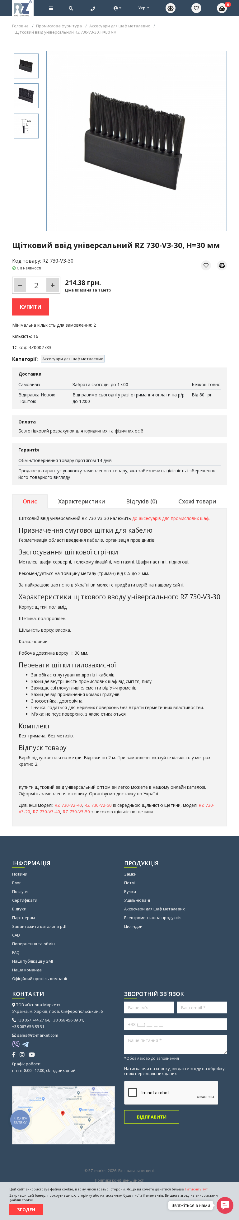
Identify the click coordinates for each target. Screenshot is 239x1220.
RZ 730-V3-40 (46, 812)
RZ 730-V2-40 (68, 805)
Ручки (130, 891)
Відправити (151, 1117)
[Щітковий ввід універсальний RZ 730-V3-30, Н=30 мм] (26, 66)
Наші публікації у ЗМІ (32, 961)
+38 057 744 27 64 (33, 1020)
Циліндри (133, 926)
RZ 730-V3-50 (76, 812)
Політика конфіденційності (119, 1180)
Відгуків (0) (141, 501)
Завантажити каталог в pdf (39, 926)
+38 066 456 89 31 (67, 1020)
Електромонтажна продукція (152, 917)
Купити (30, 306)
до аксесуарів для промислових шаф (170, 518)
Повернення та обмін (33, 944)
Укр (142, 8)
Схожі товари (197, 501)
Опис (30, 501)
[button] (225, 1205)
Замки (130, 874)
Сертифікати (24, 900)
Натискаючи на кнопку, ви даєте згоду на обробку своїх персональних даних (174, 1071)
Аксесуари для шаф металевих (72, 359)
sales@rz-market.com (37, 1035)
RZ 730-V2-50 (98, 805)
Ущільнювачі (137, 900)
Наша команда (27, 970)
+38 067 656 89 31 (28, 1026)
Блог (16, 883)
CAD (16, 935)
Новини (19, 874)
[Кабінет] (118, 8)
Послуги (20, 891)
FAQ (16, 952)
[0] (196, 8)
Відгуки (19, 909)
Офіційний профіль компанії (39, 978)
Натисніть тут (196, 1189)
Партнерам (23, 917)
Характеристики (81, 501)
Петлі (129, 883)
